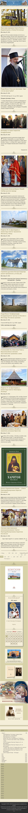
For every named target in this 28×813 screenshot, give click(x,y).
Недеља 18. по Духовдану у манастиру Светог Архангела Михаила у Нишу (11, 231)
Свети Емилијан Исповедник (14, 621)
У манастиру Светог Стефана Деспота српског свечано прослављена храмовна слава (14, 748)
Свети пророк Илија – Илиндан (11, 752)
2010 (2, 798)
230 (14, 556)
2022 (2, 771)
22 (6, 641)
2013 (2, 791)
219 (5, 556)
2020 (2, 775)
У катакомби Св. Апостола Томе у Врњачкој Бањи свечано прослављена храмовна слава (12, 351)
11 (14, 636)
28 (21, 641)
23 (9, 641)
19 (16, 638)
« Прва (2, 553)
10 (11, 636)
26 (16, 641)
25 (14, 641)
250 (21, 556)
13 (19, 636)
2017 (2, 782)
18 (14, 638)
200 (12, 553)
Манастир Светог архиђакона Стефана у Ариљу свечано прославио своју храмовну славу (13, 739)
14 (21, 636)
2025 (2, 764)
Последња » (7, 558)
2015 (2, 786)
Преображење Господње (9, 737)
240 (17, 556)
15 (6, 638)
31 (16, 643)
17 (11, 638)
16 (9, 638)
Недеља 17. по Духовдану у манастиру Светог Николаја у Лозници (11, 389)
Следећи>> (19, 631)
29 (11, 643)
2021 (2, 773)
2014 (2, 789)
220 (8, 556)
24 (11, 641)
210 (16, 553)
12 (16, 636)
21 (21, 638)
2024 (2, 766)
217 (25, 555)
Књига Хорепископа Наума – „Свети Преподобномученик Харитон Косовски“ (13, 490)
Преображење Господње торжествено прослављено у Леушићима (12, 735)
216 (21, 555)
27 (19, 641)
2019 (2, 777)
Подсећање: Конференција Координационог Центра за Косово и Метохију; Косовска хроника (13, 315)
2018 (2, 780)
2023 (2, 768)
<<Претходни (9, 631)
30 (14, 643)
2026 (2, 730)
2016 (2, 784)
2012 (2, 793)
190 (9, 553)
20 (19, 638)
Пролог (14, 624)
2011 (2, 795)
